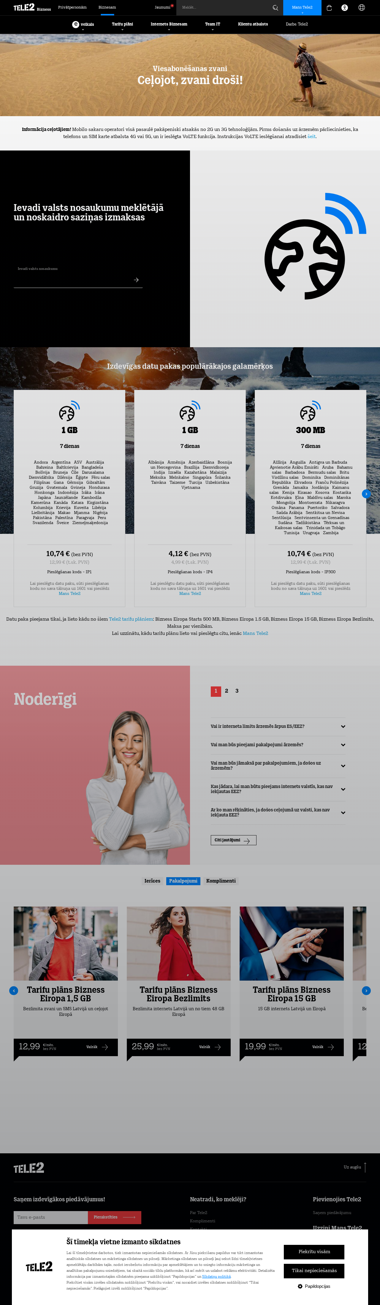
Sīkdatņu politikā (216, 1277)
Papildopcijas (317, 1286)
